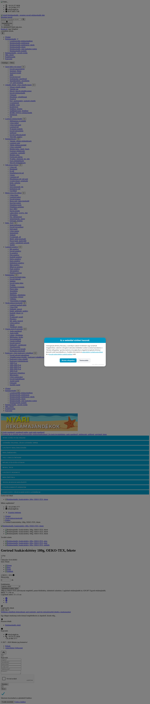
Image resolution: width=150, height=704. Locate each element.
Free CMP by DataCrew (98, 364)
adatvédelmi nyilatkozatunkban (92, 352)
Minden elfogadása (68, 360)
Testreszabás (84, 360)
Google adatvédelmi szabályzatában (60, 354)
